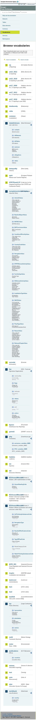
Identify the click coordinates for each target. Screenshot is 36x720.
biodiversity (13, 106)
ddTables (17, 141)
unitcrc (16, 413)
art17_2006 (13, 85)
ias (10, 464)
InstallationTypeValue (17, 293)
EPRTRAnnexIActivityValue (17, 264)
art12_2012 (13, 72)
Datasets (4, 19)
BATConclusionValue (17, 227)
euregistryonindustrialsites (15, 191)
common (12, 116)
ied (10, 471)
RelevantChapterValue (17, 343)
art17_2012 (13, 92)
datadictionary (14, 123)
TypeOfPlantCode (17, 539)
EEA (10, 2)
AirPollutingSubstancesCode (17, 514)
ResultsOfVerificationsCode (17, 531)
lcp (10, 603)
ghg (10, 436)
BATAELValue (17, 221)
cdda (11, 111)
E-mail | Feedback (7, 714)
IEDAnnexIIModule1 (15, 477)
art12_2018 (13, 79)
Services (4, 35)
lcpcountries (17, 610)
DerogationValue (17, 253)
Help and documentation (9, 15)
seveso (11, 665)
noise (11, 644)
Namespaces (6, 39)
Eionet (9, 12)
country (16, 698)
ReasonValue (17, 331)
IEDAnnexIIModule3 (15, 495)
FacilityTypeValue (17, 274)
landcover (12, 580)
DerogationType (17, 522)
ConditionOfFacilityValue (17, 234)
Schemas (5, 29)
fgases (11, 425)
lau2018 (12, 597)
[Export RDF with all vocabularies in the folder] (31, 125)
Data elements (6, 25)
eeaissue (17, 147)
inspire (11, 573)
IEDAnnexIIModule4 (15, 505)
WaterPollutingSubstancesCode (17, 554)
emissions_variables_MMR (17, 443)
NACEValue (17, 300)
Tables (4, 22)
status (16, 160)
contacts (16, 129)
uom (10, 677)
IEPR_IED (12, 564)
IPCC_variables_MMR (17, 449)
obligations (17, 155)
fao (10, 369)
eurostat (12, 362)
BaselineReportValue (17, 215)
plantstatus (17, 618)
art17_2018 (13, 99)
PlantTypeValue (17, 324)
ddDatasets (17, 135)
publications (13, 651)
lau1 (10, 587)
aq (10, 65)
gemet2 (11, 432)
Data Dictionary (16, 12)
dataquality (13, 168)
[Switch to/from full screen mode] (25, 4)
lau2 (10, 592)
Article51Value (17, 198)
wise (10, 684)
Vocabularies (6, 32)
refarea (16, 398)
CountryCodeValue (17, 244)
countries (17, 657)
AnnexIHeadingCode (17, 484)
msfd (11, 637)
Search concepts (25, 59)
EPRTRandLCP (14, 182)
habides (12, 457)
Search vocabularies (11, 59)
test (10, 672)
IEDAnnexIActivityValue (17, 281)
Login (21, 4)
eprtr (11, 175)
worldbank (13, 691)
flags (15, 383)
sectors (16, 628)
